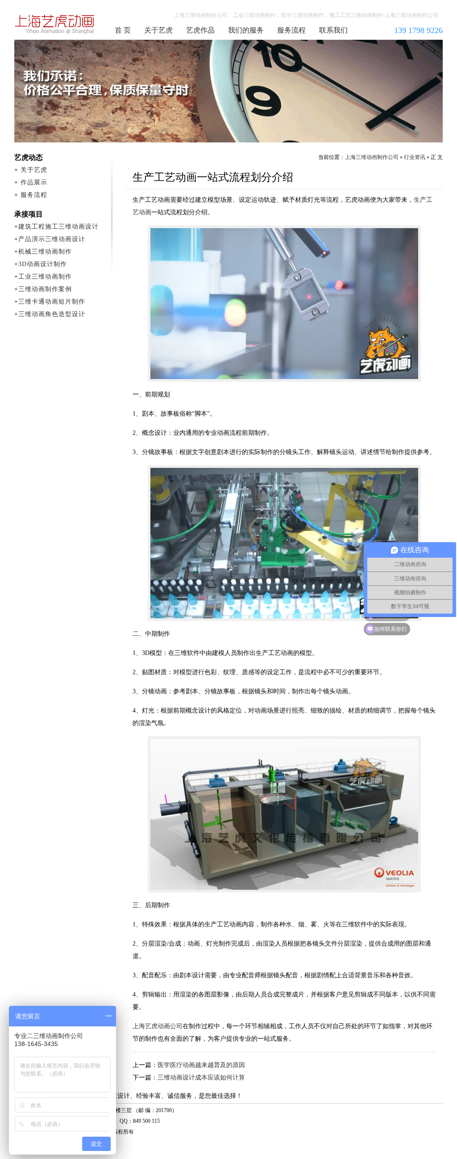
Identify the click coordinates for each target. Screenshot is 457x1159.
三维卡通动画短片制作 (51, 301)
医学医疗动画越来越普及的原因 (201, 1065)
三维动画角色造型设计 (51, 314)
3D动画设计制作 (42, 264)
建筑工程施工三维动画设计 (58, 226)
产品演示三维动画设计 (51, 239)
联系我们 (333, 30)
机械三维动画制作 (45, 251)
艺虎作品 (200, 30)
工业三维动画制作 (45, 276)
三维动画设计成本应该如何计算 (201, 1077)
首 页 (123, 30)
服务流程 (291, 30)
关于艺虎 (158, 30)
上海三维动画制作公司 (55, 24)
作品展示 (34, 182)
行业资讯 (414, 157)
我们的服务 (246, 30)
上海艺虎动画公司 (158, 1026)
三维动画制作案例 (45, 289)
